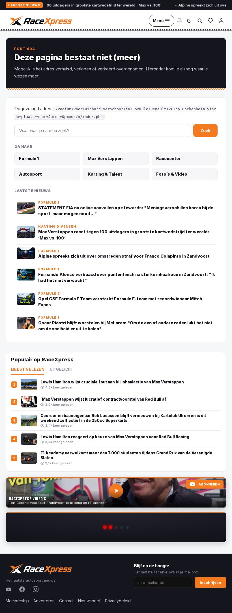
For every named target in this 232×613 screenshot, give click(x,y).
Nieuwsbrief (89, 600)
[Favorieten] (210, 21)
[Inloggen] (221, 21)
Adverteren (44, 600)
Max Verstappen (105, 158)
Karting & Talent (105, 174)
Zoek (205, 130)
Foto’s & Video (171, 174)
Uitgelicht (61, 370)
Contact (66, 600)
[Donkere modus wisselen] (189, 21)
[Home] (40, 20)
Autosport (30, 174)
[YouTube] (8, 589)
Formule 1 (29, 158)
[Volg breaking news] (179, 21)
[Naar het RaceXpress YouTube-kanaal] (116, 492)
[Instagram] (35, 589)
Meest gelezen (27, 370)
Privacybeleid (118, 600)
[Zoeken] (200, 21)
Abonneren (209, 484)
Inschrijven (210, 582)
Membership (17, 600)
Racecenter (168, 158)
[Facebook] (22, 589)
